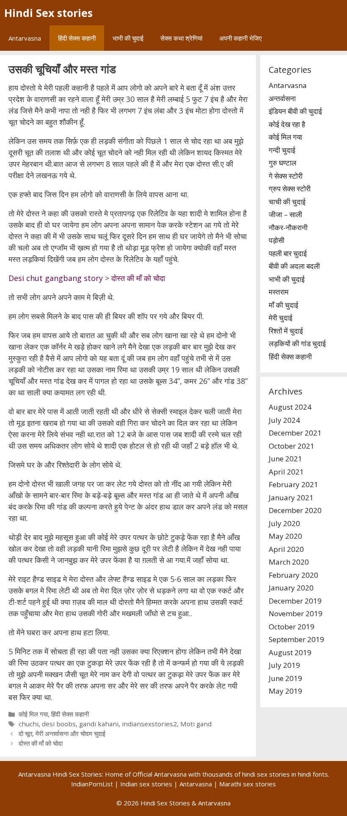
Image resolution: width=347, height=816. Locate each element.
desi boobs (59, 724)
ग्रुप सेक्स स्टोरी (290, 188)
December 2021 (295, 433)
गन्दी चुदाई (282, 150)
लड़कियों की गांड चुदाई (297, 343)
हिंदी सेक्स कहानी (77, 38)
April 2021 (286, 472)
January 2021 (291, 497)
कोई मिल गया (33, 714)
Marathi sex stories (247, 784)
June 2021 (285, 458)
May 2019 (285, 691)
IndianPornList (92, 784)
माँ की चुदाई (283, 305)
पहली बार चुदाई (288, 253)
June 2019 (285, 678)
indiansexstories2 (149, 724)
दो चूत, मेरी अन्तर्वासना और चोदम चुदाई (62, 733)
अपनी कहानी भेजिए (240, 38)
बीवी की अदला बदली (294, 266)
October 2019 (291, 626)
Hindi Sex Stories (165, 803)
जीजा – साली (285, 214)
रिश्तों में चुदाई (286, 331)
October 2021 (291, 446)
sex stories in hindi (284, 774)
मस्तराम (279, 292)
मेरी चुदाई (280, 318)
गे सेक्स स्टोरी (286, 176)
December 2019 (295, 601)
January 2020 (291, 588)
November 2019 (295, 613)
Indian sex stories (146, 784)
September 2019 (296, 639)
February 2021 (293, 484)
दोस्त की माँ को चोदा (138, 278)
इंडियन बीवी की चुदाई (295, 111)
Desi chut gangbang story (55, 278)
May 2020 (285, 536)
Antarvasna (24, 38)
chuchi (29, 724)
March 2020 (289, 562)
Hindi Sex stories (48, 13)
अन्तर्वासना (282, 98)
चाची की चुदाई (287, 202)
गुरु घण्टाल (282, 163)
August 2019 (290, 652)
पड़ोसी (276, 240)
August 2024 (290, 407)
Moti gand (196, 724)
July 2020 (284, 523)
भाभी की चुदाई (128, 38)
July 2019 (284, 665)
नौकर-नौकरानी (288, 227)
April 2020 (286, 549)
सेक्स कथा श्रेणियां (181, 38)
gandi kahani (98, 724)
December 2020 (295, 510)
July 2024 (284, 420)
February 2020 (293, 575)
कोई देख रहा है (287, 124)
